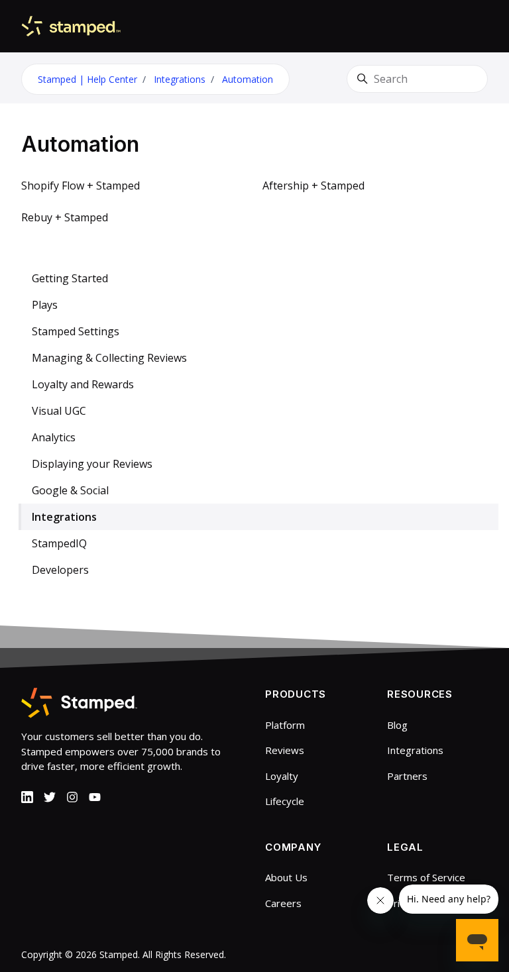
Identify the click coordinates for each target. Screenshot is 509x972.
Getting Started (70, 278)
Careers (283, 903)
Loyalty (281, 776)
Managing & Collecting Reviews (109, 358)
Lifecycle (284, 801)
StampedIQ (59, 543)
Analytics (54, 437)
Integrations (179, 79)
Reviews (284, 750)
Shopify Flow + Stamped (80, 185)
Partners (407, 776)
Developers (60, 570)
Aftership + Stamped (313, 185)
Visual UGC (59, 411)
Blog (397, 724)
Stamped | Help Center (87, 79)
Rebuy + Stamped (64, 217)
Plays (45, 304)
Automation (247, 79)
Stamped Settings (75, 331)
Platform (285, 724)
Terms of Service (426, 877)
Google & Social (70, 490)
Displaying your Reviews (92, 464)
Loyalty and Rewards (83, 384)
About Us (286, 877)
